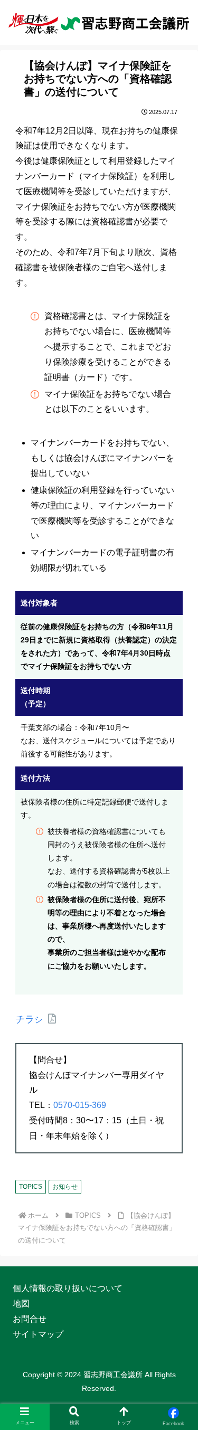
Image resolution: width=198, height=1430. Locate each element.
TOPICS (30, 1186)
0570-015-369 (79, 1105)
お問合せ (29, 1318)
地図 (21, 1303)
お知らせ (65, 1186)
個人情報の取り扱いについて (67, 1288)
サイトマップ (38, 1334)
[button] (176, 1377)
